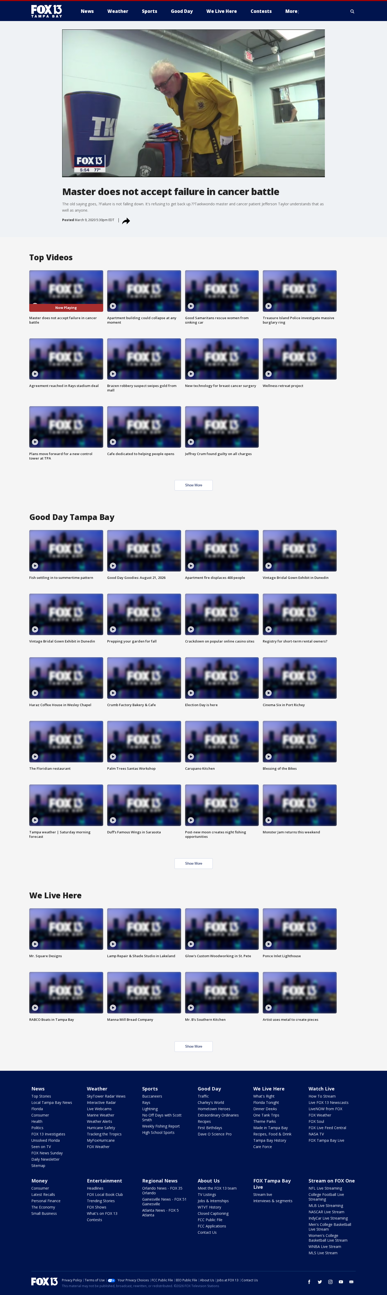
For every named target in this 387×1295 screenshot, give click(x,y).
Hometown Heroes (214, 1108)
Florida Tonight (266, 1102)
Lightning (150, 1108)
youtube (341, 1282)
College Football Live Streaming (326, 1197)
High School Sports (158, 1132)
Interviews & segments (272, 1200)
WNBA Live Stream (325, 1246)
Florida (37, 1108)
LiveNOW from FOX (325, 1108)
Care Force (262, 1146)
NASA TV (316, 1133)
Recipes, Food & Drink (272, 1133)
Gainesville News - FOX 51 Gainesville (164, 1201)
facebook (309, 1282)
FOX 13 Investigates (48, 1133)
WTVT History (209, 1207)
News (37, 1088)
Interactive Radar (101, 1102)
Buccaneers (152, 1096)
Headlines (95, 1188)
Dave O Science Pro (215, 1133)
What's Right (264, 1096)
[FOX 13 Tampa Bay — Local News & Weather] (48, 11)
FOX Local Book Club (105, 1194)
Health (36, 1121)
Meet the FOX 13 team (217, 1188)
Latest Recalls (43, 1194)
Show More (193, 485)
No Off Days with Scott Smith (162, 1117)
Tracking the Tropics (104, 1133)
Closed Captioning (213, 1213)
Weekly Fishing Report (161, 1126)
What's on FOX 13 (102, 1213)
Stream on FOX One (332, 1180)
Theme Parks (264, 1121)
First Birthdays (210, 1127)
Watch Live (322, 1088)
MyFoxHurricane (101, 1140)
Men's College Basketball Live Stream (330, 1227)
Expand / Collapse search (352, 11)
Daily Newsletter (45, 1159)
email (351, 1282)
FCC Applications (212, 1225)
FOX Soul (316, 1121)
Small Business (44, 1213)
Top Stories (41, 1096)
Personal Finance (46, 1200)
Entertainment (104, 1180)
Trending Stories (101, 1200)
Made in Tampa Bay (270, 1127)
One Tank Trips (266, 1115)
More (291, 11)
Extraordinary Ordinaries (218, 1115)
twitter (320, 1282)
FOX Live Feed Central (327, 1127)
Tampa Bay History (269, 1140)
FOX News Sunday (47, 1152)
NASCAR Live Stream (326, 1211)
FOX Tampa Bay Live (326, 1140)
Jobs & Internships (213, 1200)
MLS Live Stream (323, 1252)
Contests (94, 1219)
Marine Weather (100, 1115)
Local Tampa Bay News (51, 1102)
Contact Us (207, 1232)
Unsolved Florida (45, 1140)
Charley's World (211, 1102)
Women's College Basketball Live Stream (328, 1238)
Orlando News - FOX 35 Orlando (162, 1190)
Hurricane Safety (101, 1127)
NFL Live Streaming (325, 1188)
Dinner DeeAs (265, 1108)
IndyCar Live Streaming (328, 1218)
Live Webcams (99, 1108)
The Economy (43, 1207)
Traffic (203, 1096)
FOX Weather (98, 1146)
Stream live (262, 1194)
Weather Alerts (99, 1121)
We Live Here (269, 1088)
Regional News (159, 1180)
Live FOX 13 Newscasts (329, 1102)
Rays (146, 1102)
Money (39, 1180)
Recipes (204, 1121)
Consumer (40, 1115)
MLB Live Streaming (326, 1205)
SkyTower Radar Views (106, 1096)
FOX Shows (96, 1207)
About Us (209, 1180)
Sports (150, 1088)
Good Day (209, 1088)
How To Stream (322, 1096)
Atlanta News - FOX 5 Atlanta (160, 1212)
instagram (330, 1282)
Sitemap (38, 1165)
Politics (37, 1127)
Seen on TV (41, 1146)
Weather (97, 1088)
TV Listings (207, 1194)
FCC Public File (210, 1219)
